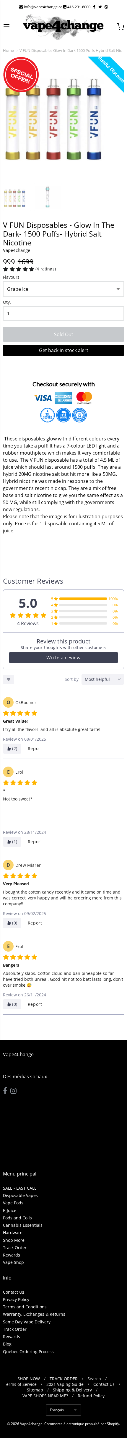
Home (8, 50)
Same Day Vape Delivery (27, 1322)
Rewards (11, 1255)
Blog (7, 1344)
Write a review (63, 657)
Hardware (12, 1232)
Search (94, 1378)
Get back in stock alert (63, 350)
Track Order (15, 1247)
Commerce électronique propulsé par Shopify (81, 1423)
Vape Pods (13, 1203)
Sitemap (35, 1390)
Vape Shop (13, 1262)
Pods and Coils (17, 1218)
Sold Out (63, 334)
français (57, 1409)
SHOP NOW (28, 1378)
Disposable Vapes (20, 1195)
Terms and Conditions (25, 1307)
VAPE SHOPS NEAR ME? (45, 1396)
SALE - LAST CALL (19, 1188)
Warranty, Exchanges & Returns (34, 1314)
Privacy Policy (16, 1299)
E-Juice (9, 1210)
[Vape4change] (63, 27)
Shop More (14, 1240)
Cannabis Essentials (23, 1225)
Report (35, 748)
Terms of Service (20, 1384)
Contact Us (13, 1292)
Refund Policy (91, 1396)
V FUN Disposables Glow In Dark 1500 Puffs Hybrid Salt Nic (70, 50)
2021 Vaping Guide (65, 1384)
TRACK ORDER (64, 1378)
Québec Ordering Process (28, 1351)
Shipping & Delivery (72, 1390)
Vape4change (31, 1423)
